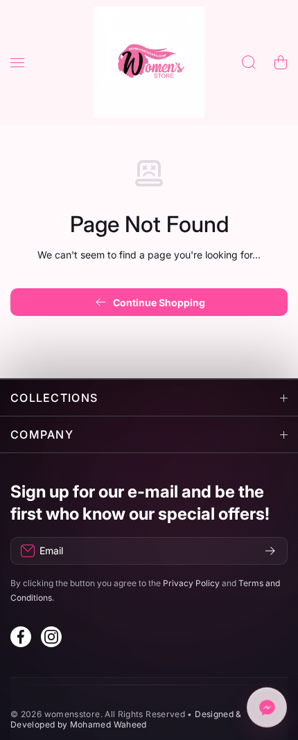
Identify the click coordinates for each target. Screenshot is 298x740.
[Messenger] (267, 707)
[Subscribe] (270, 551)
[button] (281, 62)
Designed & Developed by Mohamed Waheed (126, 719)
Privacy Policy (191, 583)
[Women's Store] (149, 62)
